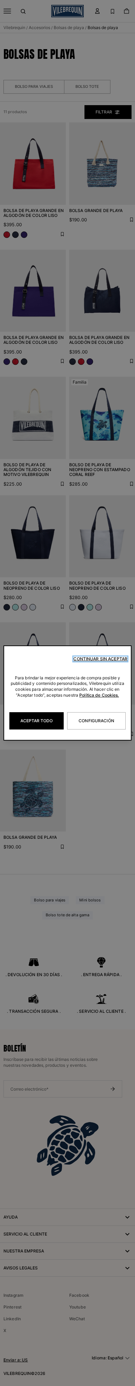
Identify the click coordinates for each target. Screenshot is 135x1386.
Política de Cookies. (99, 695)
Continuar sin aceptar (100, 659)
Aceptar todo (36, 720)
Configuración (96, 720)
